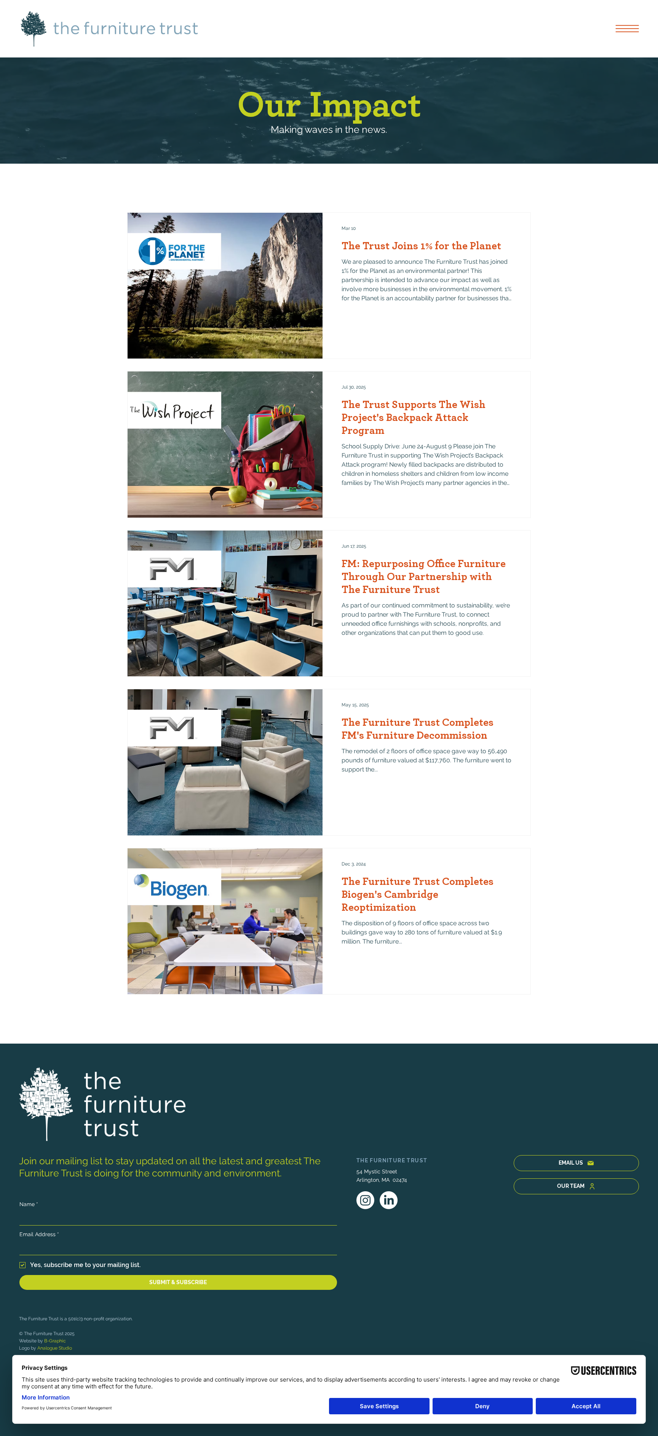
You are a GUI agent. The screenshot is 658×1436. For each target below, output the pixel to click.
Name (28, 1204)
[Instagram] (365, 1200)
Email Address (39, 1234)
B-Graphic (55, 1341)
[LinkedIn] (389, 1200)
